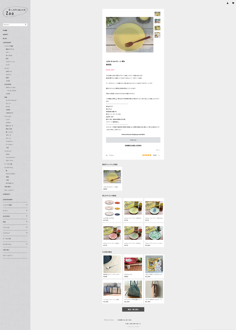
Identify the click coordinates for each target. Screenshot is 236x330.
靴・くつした (9, 132)
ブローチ (8, 135)
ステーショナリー (9, 190)
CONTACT (6, 194)
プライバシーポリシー (109, 320)
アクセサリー (9, 141)
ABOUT (5, 34)
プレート (8, 103)
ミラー (8, 52)
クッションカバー (11, 157)
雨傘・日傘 (9, 129)
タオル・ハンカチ (10, 87)
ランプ (7, 65)
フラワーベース (10, 61)
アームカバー (10, 144)
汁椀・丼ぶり (9, 113)
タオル (8, 154)
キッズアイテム (8, 167)
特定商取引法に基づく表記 (124, 320)
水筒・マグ (9, 71)
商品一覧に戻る (133, 309)
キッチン (6, 68)
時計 (7, 58)
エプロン (8, 122)
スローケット (9, 160)
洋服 (7, 177)
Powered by (131, 326)
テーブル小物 (8, 164)
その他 (8, 81)
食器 (7, 77)
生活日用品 (7, 84)
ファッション (7, 116)
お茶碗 (8, 110)
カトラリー (9, 74)
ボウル (8, 106)
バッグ (7, 119)
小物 (7, 147)
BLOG (5, 38)
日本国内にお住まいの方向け (133, 145)
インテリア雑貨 (8, 46)
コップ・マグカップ (11, 100)
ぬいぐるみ (9, 55)
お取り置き (7, 186)
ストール (8, 138)
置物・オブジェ (10, 49)
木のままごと (9, 183)
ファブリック (7, 151)
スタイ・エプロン (10, 174)
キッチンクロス (11, 90)
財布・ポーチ (9, 126)
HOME (5, 30)
